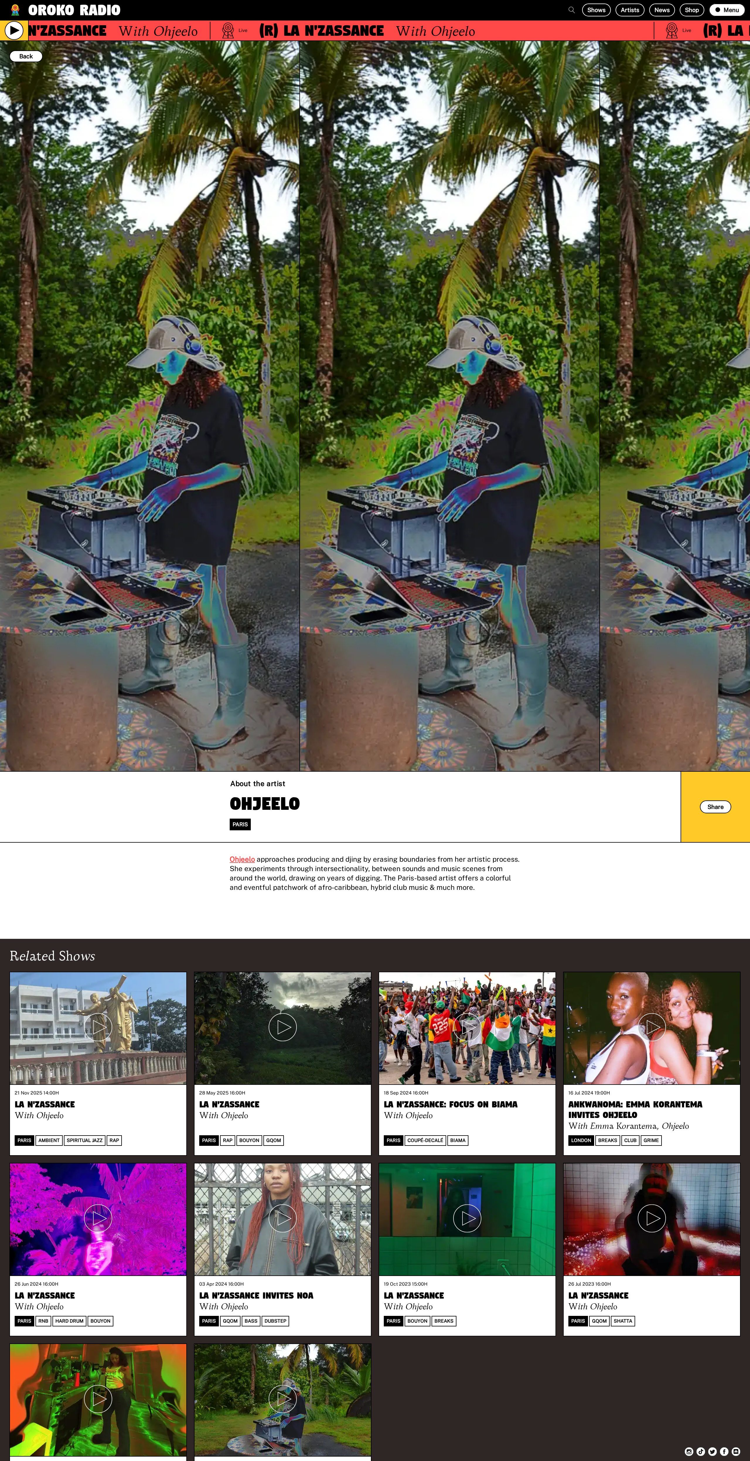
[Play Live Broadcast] (14, 30)
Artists (630, 9)
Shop (692, 9)
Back (26, 56)
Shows (596, 9)
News (662, 9)
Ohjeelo (242, 859)
